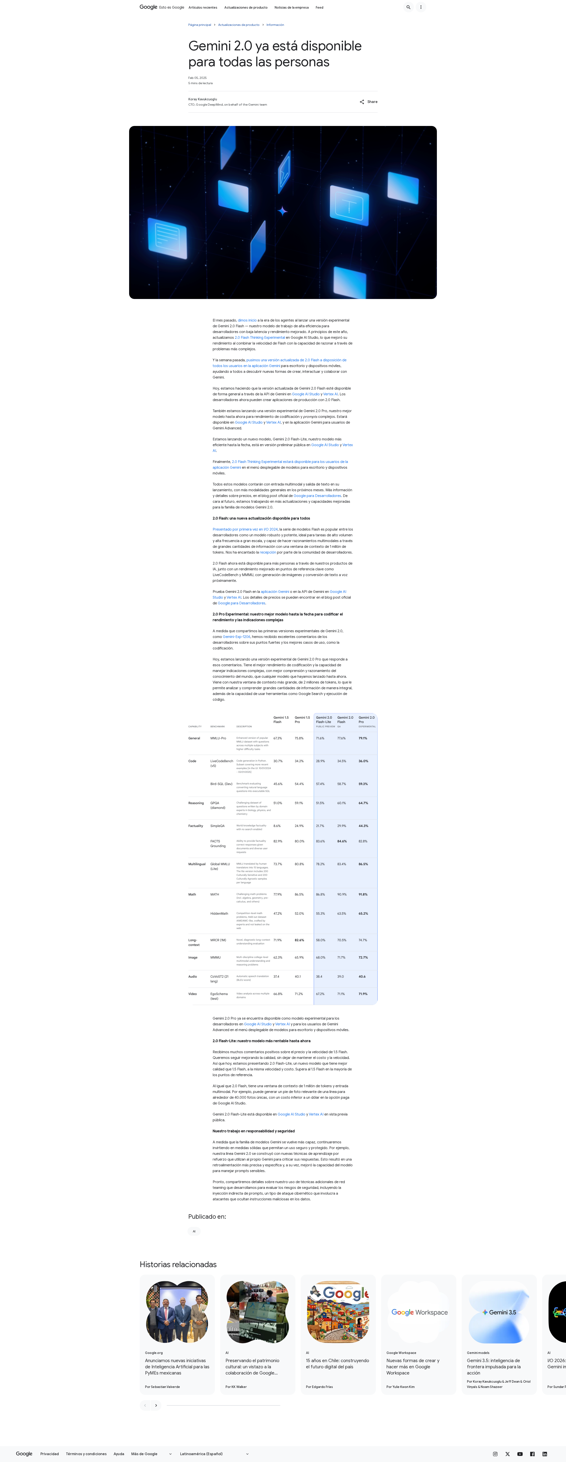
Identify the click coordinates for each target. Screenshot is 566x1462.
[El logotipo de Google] (24, 1454)
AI (194, 1231)
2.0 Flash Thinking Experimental (260, 337)
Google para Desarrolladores (317, 496)
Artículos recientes (203, 8)
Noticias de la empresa (292, 8)
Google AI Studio (306, 394)
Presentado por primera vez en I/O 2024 (245, 529)
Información (275, 25)
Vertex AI (330, 394)
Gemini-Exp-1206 (236, 637)
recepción (268, 552)
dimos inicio (247, 320)
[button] (369, 102)
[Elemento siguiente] (156, 1405)
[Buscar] (408, 7)
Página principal (199, 25)
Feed (319, 8)
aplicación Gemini (275, 592)
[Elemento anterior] (145, 1405)
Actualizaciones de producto (246, 8)
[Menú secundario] (421, 7)
